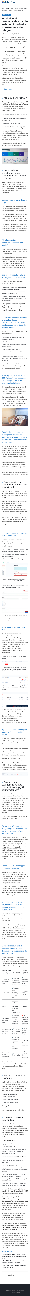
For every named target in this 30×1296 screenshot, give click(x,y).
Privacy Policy (20, 1290)
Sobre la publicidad (10, 1290)
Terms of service (16, 1292)
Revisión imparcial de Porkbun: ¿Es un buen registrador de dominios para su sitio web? (14, 1256)
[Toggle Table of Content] (9, 89)
